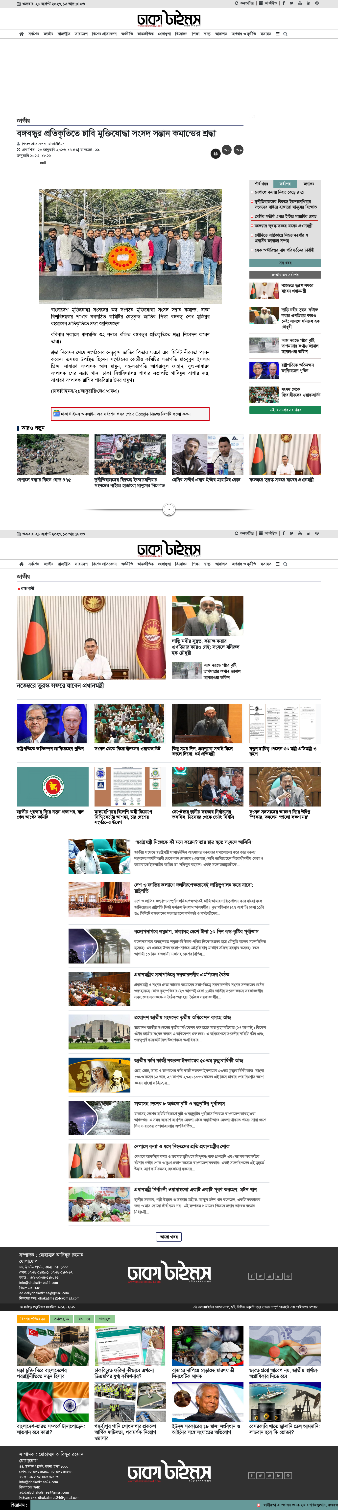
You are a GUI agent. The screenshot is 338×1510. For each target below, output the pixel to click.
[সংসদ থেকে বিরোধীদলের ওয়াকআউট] (265, 395)
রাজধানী (27, 588)
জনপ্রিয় (309, 183)
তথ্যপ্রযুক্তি (61, 1319)
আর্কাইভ (271, 3)
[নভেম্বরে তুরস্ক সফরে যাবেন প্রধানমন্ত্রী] (265, 291)
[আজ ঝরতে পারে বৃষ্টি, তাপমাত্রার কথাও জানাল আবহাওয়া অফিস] (265, 346)
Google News (147, 414)
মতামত (266, 33)
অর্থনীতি (127, 33)
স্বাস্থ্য (207, 33)
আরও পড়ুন (33, 428)
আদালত (221, 33)
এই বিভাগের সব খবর (285, 410)
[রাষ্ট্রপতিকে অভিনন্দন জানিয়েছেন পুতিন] (265, 370)
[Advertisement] (169, 77)
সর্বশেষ (33, 33)
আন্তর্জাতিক (146, 33)
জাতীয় (48, 33)
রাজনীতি (64, 33)
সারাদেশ (81, 33)
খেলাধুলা (164, 33)
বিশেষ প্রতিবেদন (104, 33)
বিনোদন (181, 33)
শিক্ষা (195, 33)
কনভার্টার (247, 3)
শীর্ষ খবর (261, 183)
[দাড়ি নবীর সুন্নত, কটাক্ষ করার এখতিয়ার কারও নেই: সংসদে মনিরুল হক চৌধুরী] (265, 315)
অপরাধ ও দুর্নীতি (244, 33)
